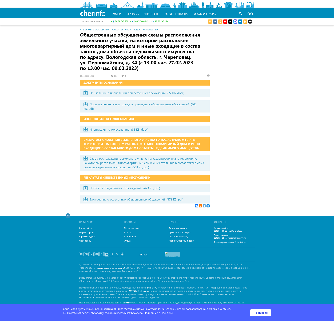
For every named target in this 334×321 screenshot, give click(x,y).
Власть (127, 232)
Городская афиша (178, 228)
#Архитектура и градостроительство (135, 29)
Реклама (143, 254)
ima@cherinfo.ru (235, 231)
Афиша (117, 13)
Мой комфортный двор (181, 240)
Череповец (85, 240)
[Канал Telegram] (112, 254)
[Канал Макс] (235, 22)
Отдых (127, 240)
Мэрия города (86, 232)
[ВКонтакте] (196, 205)
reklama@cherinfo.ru (237, 238)
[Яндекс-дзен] (122, 254)
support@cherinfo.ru (236, 242)
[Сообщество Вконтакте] (86, 254)
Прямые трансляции (179, 232)
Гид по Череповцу (178, 236)
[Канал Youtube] (225, 21)
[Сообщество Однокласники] (220, 21)
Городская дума (87, 236)
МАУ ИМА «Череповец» (140, 291)
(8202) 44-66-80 (220, 231)
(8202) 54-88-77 (220, 238)
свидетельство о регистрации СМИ (112, 268)
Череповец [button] (151, 13)
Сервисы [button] (132, 13)
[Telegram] (204, 205)
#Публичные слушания (94, 29)
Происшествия (132, 228)
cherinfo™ (151, 287)
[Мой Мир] (208, 205)
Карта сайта (85, 228)
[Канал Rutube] (230, 21)
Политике (167, 313)
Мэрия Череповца (176, 13)
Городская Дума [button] (203, 13)
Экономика (130, 236)
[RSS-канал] (117, 254)
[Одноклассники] (200, 205)
